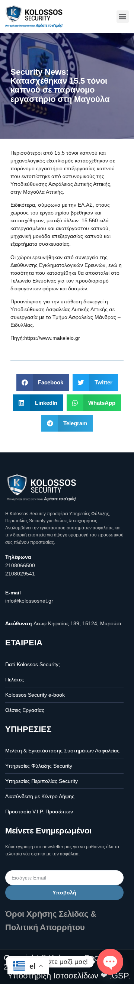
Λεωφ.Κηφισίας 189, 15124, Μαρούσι (77, 623)
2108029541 (20, 574)
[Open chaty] (110, 962)
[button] (123, 16)
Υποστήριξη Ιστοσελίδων (52, 975)
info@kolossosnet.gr (29, 601)
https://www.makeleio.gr (52, 338)
